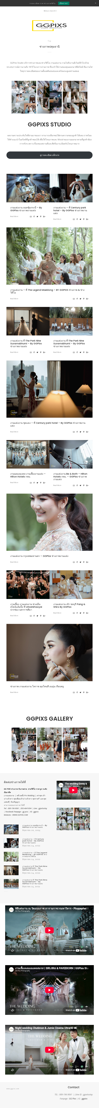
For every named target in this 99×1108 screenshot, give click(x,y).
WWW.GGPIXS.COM (20, 815)
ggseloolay (43, 808)
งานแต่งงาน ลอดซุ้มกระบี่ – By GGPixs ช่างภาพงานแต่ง (26, 209)
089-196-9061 (13, 808)
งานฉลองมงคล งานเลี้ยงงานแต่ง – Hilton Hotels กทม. (28, 475)
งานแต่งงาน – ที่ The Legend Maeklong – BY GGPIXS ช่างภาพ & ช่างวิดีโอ (47, 291)
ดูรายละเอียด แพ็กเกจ (49, 155)
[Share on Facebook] (34, 216)
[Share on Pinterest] (41, 216)
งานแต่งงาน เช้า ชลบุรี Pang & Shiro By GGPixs (69, 606)
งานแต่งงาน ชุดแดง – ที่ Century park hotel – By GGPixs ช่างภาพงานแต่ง (47, 424)
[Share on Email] (31, 216)
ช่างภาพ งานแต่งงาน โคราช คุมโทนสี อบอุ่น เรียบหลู (37, 686)
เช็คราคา (63, 3)
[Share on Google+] (44, 216)
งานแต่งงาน (38, 189)
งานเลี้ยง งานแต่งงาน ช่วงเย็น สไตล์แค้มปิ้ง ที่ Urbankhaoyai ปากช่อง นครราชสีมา (26, 607)
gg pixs (25, 811)
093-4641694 (26, 808)
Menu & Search (49, 11)
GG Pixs (72, 1098)
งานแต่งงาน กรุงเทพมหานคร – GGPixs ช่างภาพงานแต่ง (39, 556)
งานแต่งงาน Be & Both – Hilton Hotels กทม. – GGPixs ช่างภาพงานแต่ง (70, 476)
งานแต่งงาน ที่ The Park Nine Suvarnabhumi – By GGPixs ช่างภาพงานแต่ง (26, 343)
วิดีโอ (66, 257)
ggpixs (36, 811)
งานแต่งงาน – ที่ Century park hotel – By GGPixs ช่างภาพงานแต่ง (70, 210)
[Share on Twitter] (37, 216)
